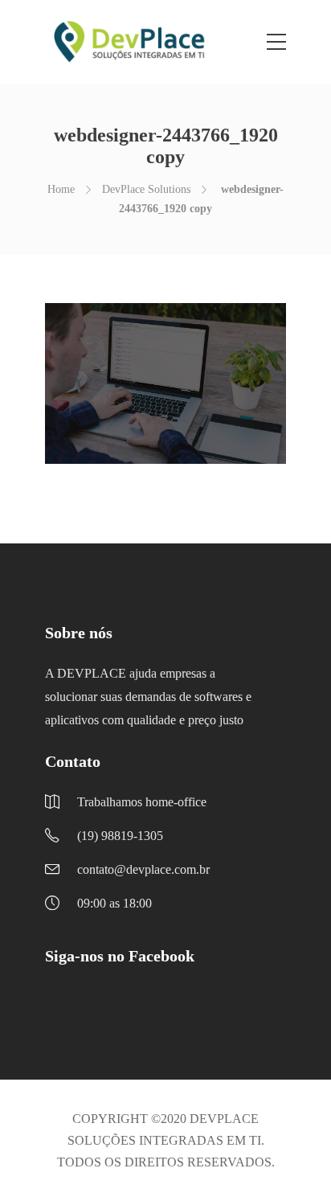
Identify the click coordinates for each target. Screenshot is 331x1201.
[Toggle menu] (276, 43)
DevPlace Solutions (146, 189)
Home (61, 189)
